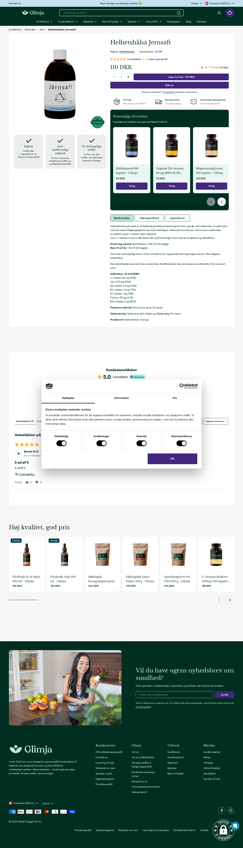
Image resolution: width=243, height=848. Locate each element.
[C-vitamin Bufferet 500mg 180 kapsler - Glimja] (216, 555)
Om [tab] (175, 397)
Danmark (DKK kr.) (220, 3)
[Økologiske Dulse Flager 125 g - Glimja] (140, 555)
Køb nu (169, 85)
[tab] (122, 218)
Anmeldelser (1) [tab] (25, 421)
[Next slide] (221, 201)
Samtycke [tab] (68, 397)
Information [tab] (121, 397)
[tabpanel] (169, 273)
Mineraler (30, 29)
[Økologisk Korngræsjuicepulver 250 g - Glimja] (102, 555)
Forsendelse (168, 91)
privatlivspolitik (143, 706)
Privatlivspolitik (83, 830)
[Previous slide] (211, 201)
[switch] (101, 443)
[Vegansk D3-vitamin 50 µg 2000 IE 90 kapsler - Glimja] (171, 145)
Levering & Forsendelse (155, 830)
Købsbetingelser (105, 830)
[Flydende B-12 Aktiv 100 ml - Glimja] (27, 555)
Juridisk (204, 830)
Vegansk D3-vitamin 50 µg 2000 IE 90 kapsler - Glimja (170, 171)
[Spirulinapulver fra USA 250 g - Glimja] (178, 555)
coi (39, 821)
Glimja (21, 821)
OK (172, 458)
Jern (41, 29)
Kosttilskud (15, 29)
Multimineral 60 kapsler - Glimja (127, 171)
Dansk (194, 3)
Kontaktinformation (184, 830)
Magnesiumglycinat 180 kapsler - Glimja (209, 171)
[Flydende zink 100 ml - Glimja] (65, 555)
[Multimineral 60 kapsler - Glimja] (131, 145)
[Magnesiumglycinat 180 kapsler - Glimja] (211, 145)
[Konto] (219, 13)
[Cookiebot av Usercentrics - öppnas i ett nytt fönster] (182, 386)
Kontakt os (15, 3)
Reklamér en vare (128, 830)
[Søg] (179, 13)
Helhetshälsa (127, 51)
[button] (118, 59)
